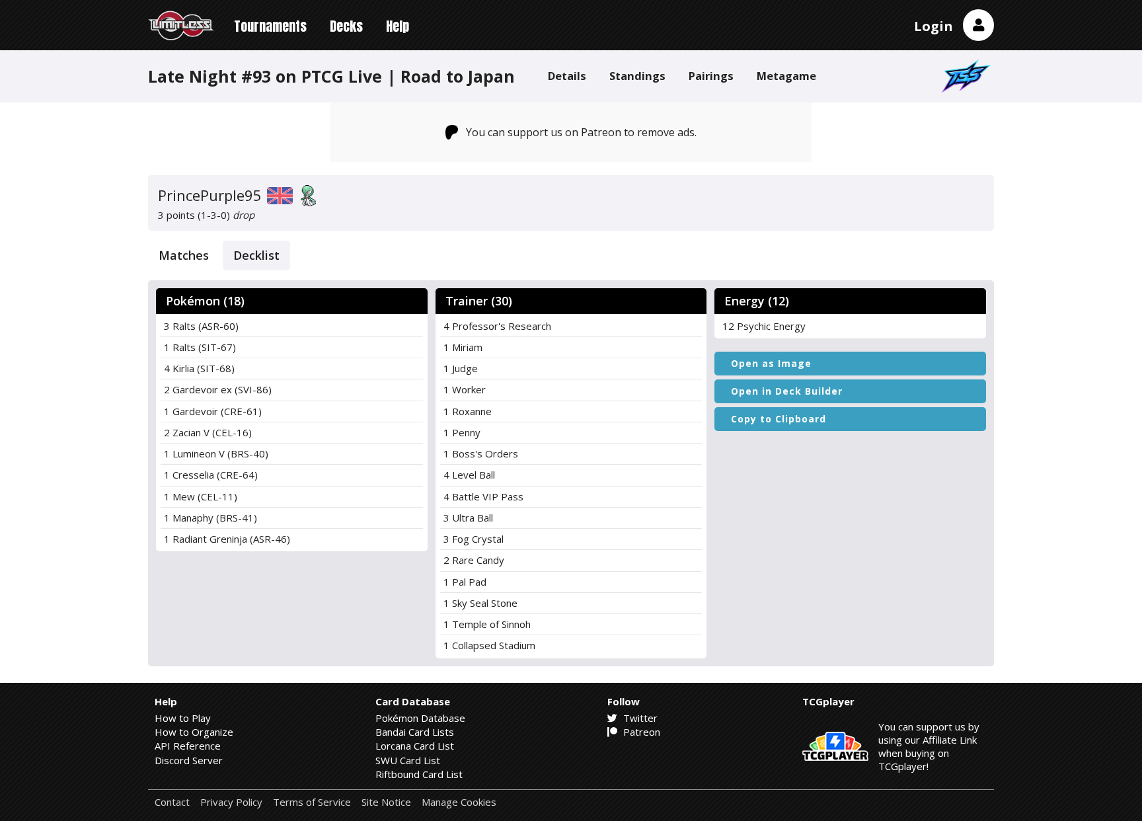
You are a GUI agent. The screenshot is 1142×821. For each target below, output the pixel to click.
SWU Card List (407, 760)
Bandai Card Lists (414, 731)
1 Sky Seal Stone (480, 602)
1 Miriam (462, 347)
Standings (637, 75)
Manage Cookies (459, 802)
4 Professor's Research (497, 325)
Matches (184, 255)
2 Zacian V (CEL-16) (208, 432)
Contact (172, 802)
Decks (346, 26)
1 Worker (464, 389)
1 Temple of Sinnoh (487, 624)
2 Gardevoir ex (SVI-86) (218, 389)
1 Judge (460, 368)
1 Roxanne (467, 411)
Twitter (639, 717)
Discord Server (189, 760)
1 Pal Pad (464, 581)
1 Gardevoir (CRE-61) (213, 411)
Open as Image (771, 363)
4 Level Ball (469, 474)
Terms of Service (312, 802)
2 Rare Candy (473, 560)
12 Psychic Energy (764, 325)
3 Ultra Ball (468, 517)
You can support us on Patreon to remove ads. (581, 132)
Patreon (640, 731)
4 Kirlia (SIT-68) (199, 368)
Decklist (256, 255)
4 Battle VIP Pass (483, 496)
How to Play (183, 717)
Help (397, 26)
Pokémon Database (420, 717)
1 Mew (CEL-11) (200, 496)
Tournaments (270, 26)
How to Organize (194, 731)
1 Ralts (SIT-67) (200, 347)
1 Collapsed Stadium (489, 645)
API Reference (188, 745)
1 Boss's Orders (480, 453)
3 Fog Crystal (473, 538)
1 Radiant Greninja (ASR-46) (227, 538)
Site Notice (386, 802)
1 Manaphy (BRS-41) (210, 517)
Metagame (786, 75)
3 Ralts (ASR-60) (201, 325)
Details (567, 75)
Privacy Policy (231, 802)
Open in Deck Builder (787, 391)
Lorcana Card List (414, 745)
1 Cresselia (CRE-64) (211, 474)
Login (933, 26)
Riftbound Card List (419, 774)
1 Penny (461, 432)
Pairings (711, 75)
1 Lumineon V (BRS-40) (216, 453)
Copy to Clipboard (778, 418)
